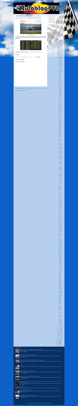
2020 (58, 38)
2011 (58, 343)
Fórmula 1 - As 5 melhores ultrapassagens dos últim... (60, 240)
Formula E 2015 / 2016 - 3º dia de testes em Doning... (60, 212)
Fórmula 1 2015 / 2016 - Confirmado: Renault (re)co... (60, 83)
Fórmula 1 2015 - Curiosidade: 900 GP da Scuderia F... (60, 170)
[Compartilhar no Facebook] (38, 57)
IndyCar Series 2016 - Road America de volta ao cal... (60, 275)
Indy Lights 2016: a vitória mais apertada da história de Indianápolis (31, 349)
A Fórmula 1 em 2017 (60, 326)
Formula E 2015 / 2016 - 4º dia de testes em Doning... (60, 201)
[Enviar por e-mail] (35, 57)
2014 (58, 339)
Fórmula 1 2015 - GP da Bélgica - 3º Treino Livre (60, 158)
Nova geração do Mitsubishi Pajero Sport (60, 307)
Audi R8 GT (22, 365)
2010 (58, 344)
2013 (58, 340)
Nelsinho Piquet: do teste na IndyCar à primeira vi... (60, 206)
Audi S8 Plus (60, 109)
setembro (60, 52)
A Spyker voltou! (59, 303)
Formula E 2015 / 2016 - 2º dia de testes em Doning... (60, 246)
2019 (58, 39)
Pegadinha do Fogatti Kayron (60, 225)
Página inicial (31, 88)
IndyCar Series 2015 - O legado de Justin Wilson (60, 105)
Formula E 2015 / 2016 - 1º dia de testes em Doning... (60, 251)
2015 (58, 45)
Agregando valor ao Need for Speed (60, 296)
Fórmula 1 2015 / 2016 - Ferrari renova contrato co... (60, 188)
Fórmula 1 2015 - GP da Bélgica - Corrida (60, 144)
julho (59, 328)
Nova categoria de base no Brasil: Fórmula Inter (60, 230)
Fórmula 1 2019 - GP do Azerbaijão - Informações (28, 395)
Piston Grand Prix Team (53, 22)
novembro (60, 48)
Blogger (50, 403)
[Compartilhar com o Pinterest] (39, 57)
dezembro (60, 46)
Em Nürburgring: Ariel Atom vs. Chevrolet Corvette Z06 (60, 322)
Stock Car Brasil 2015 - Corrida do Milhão (60, 218)
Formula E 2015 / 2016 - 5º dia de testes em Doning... (60, 128)
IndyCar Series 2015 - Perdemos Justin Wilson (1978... (60, 122)
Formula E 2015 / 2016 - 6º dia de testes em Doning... (60, 112)
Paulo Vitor (17, 55)
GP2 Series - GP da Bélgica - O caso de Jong (60, 100)
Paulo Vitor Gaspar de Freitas (52, 38)
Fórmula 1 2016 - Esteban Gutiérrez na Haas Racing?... (60, 257)
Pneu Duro (50, 17)
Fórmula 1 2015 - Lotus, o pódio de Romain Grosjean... (60, 95)
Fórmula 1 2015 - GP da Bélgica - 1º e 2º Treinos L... (60, 163)
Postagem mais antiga (41, 88)
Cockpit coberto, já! (60, 117)
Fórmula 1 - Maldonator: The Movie (60, 316)
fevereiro (59, 335)
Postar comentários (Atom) (22, 90)
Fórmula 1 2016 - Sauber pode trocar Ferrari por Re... (60, 264)
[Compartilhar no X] (37, 57)
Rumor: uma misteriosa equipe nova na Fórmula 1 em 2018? (30, 376)
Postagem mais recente (20, 88)
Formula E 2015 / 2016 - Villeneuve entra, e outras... (60, 281)
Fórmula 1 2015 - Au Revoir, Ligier (60, 140)
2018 (58, 41)
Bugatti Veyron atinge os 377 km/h (60, 300)
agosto (59, 54)
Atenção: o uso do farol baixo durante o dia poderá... (60, 70)
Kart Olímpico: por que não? (60, 312)
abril (59, 332)
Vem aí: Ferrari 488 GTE (60, 60)
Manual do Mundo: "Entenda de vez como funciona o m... (60, 176)
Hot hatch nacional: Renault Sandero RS (60, 235)
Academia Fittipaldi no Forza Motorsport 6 (60, 292)
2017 (58, 42)
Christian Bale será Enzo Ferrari (60, 148)
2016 (58, 43)
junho (59, 329)
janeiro (59, 337)
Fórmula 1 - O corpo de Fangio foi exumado (60, 269)
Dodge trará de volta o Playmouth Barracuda (60, 57)
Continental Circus (52, 19)
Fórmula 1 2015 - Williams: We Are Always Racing (60, 286)
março (59, 333)
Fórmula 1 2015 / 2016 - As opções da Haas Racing (60, 88)
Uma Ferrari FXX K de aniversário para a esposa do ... (60, 65)
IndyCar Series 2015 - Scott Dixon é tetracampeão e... (60, 77)
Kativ (43, 403)
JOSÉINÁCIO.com (52, 18)
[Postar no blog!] (36, 57)
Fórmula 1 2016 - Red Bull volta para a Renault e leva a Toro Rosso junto (32, 360)
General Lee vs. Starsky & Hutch (60, 222)
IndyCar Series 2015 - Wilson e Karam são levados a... (60, 134)
